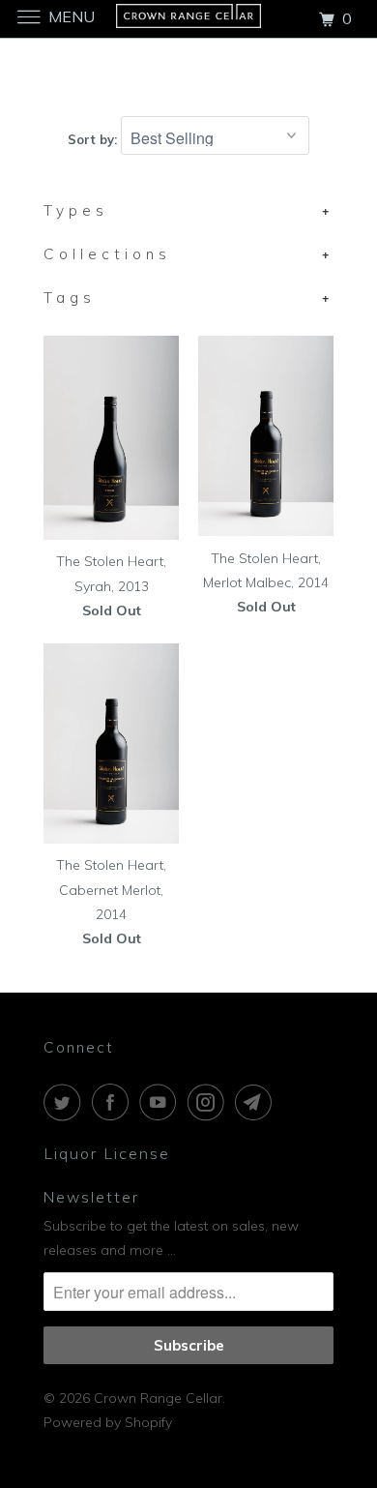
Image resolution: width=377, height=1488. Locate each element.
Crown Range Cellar (158, 1398)
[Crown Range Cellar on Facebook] (114, 1102)
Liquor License (107, 1153)
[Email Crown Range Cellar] (257, 1102)
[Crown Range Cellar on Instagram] (210, 1102)
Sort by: (94, 139)
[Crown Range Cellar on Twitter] (66, 1102)
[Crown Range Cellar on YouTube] (161, 1102)
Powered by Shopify (108, 1422)
